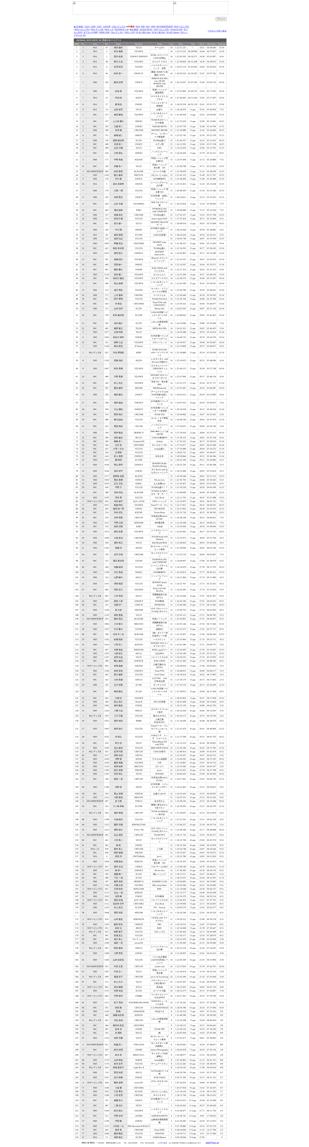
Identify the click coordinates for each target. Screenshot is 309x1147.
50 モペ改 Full (158, 32)
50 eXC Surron (172, 32)
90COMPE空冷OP (164, 26)
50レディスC (117, 32)
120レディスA (118, 26)
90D (153, 26)
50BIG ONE (104, 32)
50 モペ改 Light (143, 32)
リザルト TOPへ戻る (217, 31)
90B (143, 26)
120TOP (106, 26)
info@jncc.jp (212, 1142)
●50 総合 (134, 29)
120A (86, 26)
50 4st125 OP (176, 29)
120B (93, 26)
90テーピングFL (181, 26)
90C (148, 26)
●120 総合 (78, 26)
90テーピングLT (82, 29)
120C (99, 26)
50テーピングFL (161, 29)
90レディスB (97, 29)
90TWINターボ (122, 29)
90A (138, 26)
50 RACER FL (146, 29)
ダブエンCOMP (90, 32)
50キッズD (130, 32)
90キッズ (109, 29)
